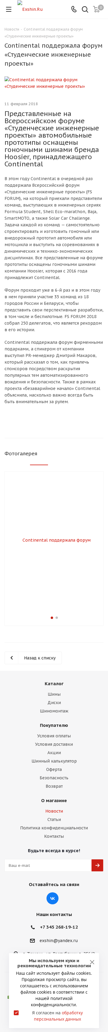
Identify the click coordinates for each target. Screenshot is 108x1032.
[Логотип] (30, 9)
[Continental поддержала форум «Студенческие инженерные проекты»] (54, 83)
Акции (54, 752)
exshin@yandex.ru (59, 940)
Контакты (54, 836)
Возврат (54, 786)
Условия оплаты (54, 736)
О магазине (54, 800)
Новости (54, 811)
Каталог (54, 683)
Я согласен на (57, 1016)
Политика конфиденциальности (54, 828)
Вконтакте (52, 898)
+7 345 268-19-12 (59, 927)
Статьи (54, 819)
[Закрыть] (92, 962)
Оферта (54, 769)
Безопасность (54, 778)
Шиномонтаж (54, 711)
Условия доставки (54, 744)
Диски (54, 702)
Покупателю (54, 725)
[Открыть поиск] (85, 10)
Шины (54, 694)
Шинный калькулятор (54, 761)
